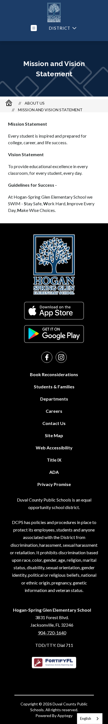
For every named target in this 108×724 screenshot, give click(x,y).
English (85, 718)
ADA (54, 472)
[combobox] (89, 718)
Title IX (54, 459)
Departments (54, 398)
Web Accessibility (54, 447)
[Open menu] (34, 28)
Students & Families (54, 386)
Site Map (54, 435)
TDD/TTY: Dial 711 (54, 645)
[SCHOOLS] (62, 28)
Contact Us (54, 423)
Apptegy (65, 715)
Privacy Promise (54, 484)
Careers (54, 411)
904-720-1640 (52, 632)
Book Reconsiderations (54, 374)
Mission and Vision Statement (50, 109)
